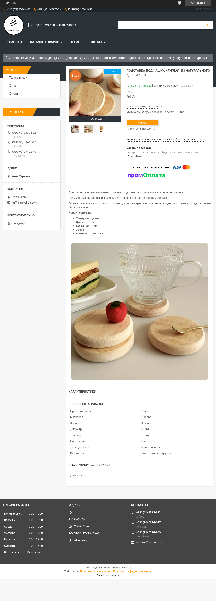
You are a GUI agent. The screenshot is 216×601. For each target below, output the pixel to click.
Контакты (97, 42)
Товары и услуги (22, 58)
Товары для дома (49, 58)
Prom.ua (127, 567)
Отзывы (14, 93)
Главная (14, 42)
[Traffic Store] (13, 25)
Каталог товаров (44, 42)
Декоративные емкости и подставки (116, 58)
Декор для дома (75, 58)
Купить (142, 122)
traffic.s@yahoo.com (24, 202)
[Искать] (208, 25)
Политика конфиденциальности (132, 571)
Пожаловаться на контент (95, 571)
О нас (75, 42)
